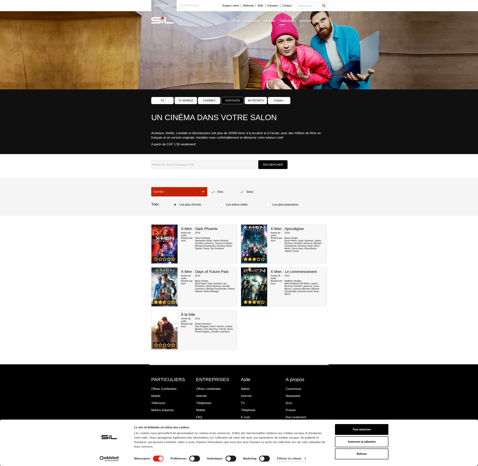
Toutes (158, 191)
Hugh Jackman (305, 240)
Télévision (287, 21)
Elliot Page (200, 283)
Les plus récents (190, 204)
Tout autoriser (362, 429)
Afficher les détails (289, 458)
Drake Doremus (203, 324)
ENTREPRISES (212, 379)
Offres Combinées (245, 21)
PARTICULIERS (168, 379)
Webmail (248, 5)
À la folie (188, 314)
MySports (256, 100)
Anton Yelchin (217, 326)
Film (220, 191)
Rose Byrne (310, 248)
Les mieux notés (237, 204)
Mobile (269, 21)
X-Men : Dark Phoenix (199, 229)
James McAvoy (220, 240)
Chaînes (209, 100)
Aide (260, 5)
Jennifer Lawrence (204, 243)
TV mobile (185, 100)
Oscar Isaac (297, 248)
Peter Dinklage (211, 291)
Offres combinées (208, 389)
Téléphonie (203, 403)
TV (162, 100)
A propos (272, 5)
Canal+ (279, 100)
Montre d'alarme (313, 21)
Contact (287, 5)
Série (249, 191)
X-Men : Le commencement (294, 272)
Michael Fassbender (205, 246)
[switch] (194, 459)
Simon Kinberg (202, 238)
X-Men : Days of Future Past (205, 272)
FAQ (199, 417)
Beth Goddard (292, 283)
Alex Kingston (202, 326)
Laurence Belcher (301, 288)
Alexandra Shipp (203, 240)
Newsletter (293, 396)
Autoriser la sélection (362, 441)
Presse (291, 410)
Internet (201, 396)
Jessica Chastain (223, 243)
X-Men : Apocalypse (287, 229)
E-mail (245, 417)
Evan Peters (291, 240)
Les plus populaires (285, 204)
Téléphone (248, 410)
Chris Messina (210, 329)
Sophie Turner (202, 248)
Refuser (362, 453)
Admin (245, 389)
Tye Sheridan (217, 248)
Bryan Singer (291, 238)
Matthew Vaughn (293, 281)
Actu (289, 403)
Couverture (293, 389)
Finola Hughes (202, 331)
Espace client (230, 5)
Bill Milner (305, 283)
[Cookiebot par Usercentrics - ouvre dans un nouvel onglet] (109, 459)
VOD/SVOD (232, 100)
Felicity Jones (226, 329)
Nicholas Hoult (224, 246)
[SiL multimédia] (166, 20)
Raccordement (296, 417)
